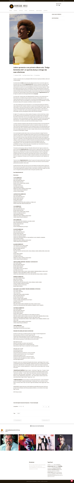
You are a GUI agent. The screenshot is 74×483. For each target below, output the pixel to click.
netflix (60, 466)
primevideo (60, 473)
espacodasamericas (59, 472)
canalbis (57, 473)
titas (55, 464)
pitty (51, 476)
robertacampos (54, 470)
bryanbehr (54, 472)
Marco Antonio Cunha (28, 75)
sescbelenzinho (55, 469)
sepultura (56, 466)
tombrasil (60, 469)
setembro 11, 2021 (17, 75)
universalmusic (49, 470)
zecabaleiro (58, 464)
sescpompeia (50, 472)
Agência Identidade (44, 481)
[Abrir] (9, 443)
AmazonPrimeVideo (56, 468)
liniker (18, 413)
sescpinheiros (53, 473)
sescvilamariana (49, 473)
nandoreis (57, 470)
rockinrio (49, 469)
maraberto (53, 476)
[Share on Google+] (21, 406)
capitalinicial (48, 476)
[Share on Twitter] (20, 406)
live (54, 466)
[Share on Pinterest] (23, 406)
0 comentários (37, 75)
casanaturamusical (51, 475)
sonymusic (50, 466)
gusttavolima (61, 475)
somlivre (48, 464)
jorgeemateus (57, 475)
